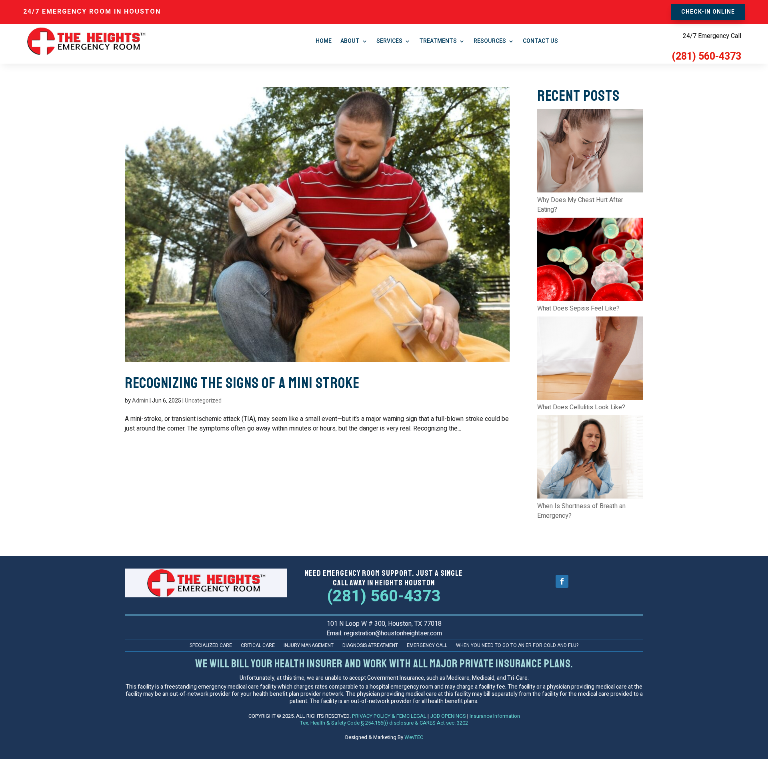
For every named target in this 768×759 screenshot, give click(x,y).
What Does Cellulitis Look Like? (581, 407)
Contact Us (540, 41)
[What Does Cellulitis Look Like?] (590, 359)
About (350, 41)
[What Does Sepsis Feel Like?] (590, 261)
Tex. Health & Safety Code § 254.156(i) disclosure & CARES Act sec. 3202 (384, 723)
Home (324, 41)
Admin (140, 401)
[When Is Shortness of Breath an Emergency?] (590, 458)
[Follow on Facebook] (562, 581)
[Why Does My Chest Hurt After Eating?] (590, 152)
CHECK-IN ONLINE (708, 12)
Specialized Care (211, 646)
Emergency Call (427, 646)
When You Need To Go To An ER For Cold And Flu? (517, 646)
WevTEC (413, 737)
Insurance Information (495, 716)
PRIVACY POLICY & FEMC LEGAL (389, 716)
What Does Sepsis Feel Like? (578, 308)
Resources (490, 41)
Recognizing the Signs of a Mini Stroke (242, 383)
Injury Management (309, 646)
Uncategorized (203, 401)
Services (389, 41)
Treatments (438, 41)
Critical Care (258, 646)
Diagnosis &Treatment (370, 646)
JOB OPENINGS (448, 716)
